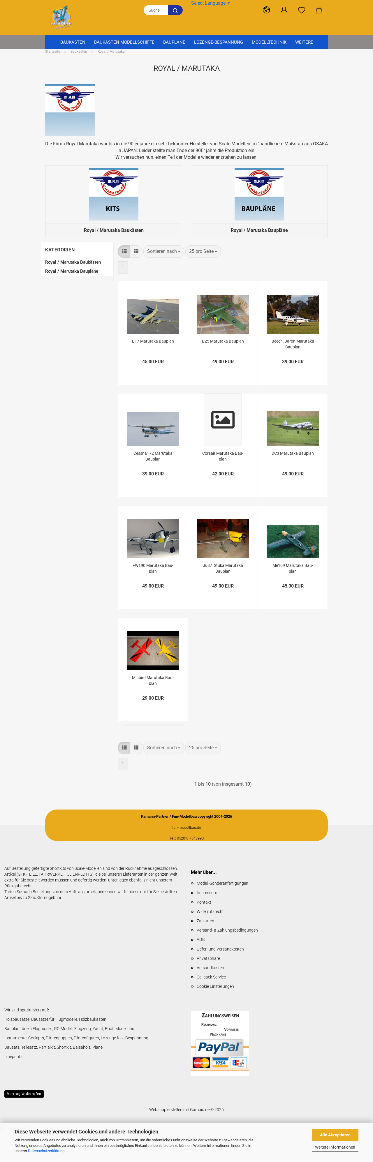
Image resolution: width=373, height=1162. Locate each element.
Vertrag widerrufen (24, 1094)
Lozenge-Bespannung (218, 42)
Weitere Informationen (335, 1147)
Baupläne (174, 42)
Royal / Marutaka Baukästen (73, 262)
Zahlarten (205, 920)
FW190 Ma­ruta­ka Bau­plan (153, 568)
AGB (201, 939)
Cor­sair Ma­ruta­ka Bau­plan (222, 456)
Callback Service (211, 977)
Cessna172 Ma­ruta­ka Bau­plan (153, 456)
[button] (266, 10)
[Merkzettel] (301, 10)
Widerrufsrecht (210, 911)
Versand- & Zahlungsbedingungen (227, 930)
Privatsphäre (208, 958)
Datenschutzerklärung (46, 1151)
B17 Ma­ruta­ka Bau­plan (153, 341)
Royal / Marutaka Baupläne (71, 271)
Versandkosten (210, 967)
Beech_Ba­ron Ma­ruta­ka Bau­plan (293, 343)
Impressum (207, 892)
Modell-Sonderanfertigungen (222, 883)
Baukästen (72, 42)
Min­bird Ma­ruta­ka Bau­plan (153, 680)
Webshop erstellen (165, 1109)
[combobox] (163, 251)
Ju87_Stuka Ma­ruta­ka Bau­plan (223, 568)
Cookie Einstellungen (215, 986)
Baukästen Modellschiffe (124, 42)
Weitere (304, 42)
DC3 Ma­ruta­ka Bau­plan (293, 453)
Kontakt (204, 902)
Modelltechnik (269, 42)
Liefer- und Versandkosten (220, 949)
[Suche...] (175, 10)
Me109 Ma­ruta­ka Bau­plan (292, 568)
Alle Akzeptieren (335, 1135)
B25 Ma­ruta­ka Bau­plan (223, 341)
